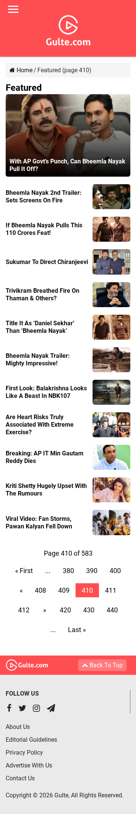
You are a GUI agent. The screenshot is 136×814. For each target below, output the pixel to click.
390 (91, 571)
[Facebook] (9, 709)
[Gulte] (68, 29)
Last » (77, 630)
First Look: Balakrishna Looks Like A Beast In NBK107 (46, 392)
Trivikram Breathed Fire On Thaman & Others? (42, 294)
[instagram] (36, 709)
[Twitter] (22, 709)
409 (64, 590)
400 (115, 571)
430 (88, 610)
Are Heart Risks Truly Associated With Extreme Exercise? (40, 424)
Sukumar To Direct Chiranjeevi (47, 262)
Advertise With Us (29, 765)
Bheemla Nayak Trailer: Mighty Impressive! (38, 359)
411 (110, 590)
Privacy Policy (24, 752)
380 (68, 571)
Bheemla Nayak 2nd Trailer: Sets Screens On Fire (44, 196)
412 (23, 610)
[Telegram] (51, 709)
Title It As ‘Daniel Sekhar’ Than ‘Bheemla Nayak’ (40, 327)
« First (24, 571)
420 (65, 610)
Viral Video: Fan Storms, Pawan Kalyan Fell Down (39, 522)
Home (23, 70)
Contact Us (20, 778)
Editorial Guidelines (31, 739)
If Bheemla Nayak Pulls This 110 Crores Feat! (44, 229)
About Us (18, 726)
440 (112, 610)
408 (40, 590)
